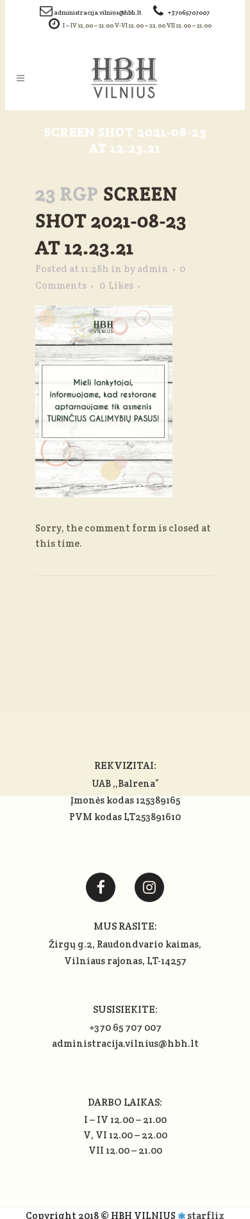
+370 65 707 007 (125, 1027)
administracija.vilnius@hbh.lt (98, 12)
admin (153, 268)
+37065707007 (189, 12)
